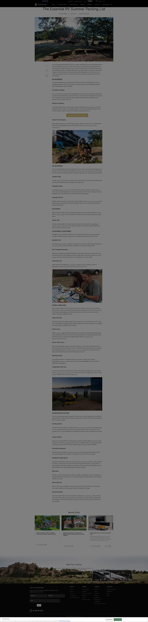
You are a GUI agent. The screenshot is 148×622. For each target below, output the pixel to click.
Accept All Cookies (117, 619)
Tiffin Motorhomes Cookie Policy (64, 620)
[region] (74, 619)
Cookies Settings (109, 619)
